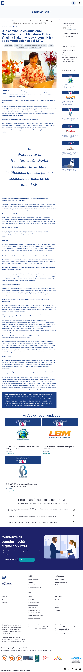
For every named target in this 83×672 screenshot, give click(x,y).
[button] (73, 3)
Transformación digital (35, 47)
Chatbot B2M (6, 633)
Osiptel (51, 45)
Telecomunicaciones (22, 47)
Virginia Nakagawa (18, 94)
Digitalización (8, 45)
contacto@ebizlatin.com (66, 633)
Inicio (3, 21)
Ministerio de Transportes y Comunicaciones (35, 45)
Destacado (9, 21)
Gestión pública (18, 45)
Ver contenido (10, 453)
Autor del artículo (71, 29)
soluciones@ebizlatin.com (14, 631)
